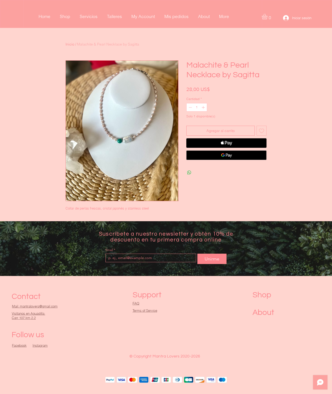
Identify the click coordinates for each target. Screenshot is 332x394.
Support (147, 295)
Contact (26, 296)
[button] (268, 16)
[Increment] (203, 107)
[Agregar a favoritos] (262, 131)
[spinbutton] (197, 107)
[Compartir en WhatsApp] (189, 172)
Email (110, 250)
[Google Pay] (226, 155)
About (263, 312)
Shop (262, 295)
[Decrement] (190, 107)
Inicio (69, 44)
